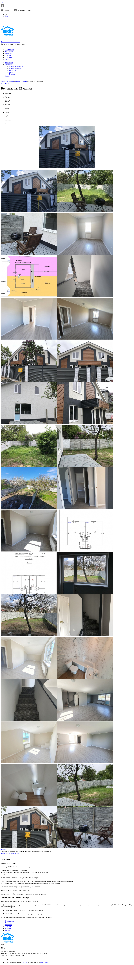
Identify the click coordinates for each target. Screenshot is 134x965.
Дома (11, 72)
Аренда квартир (15, 68)
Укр (6, 16)
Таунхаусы (9, 51)
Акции (7, 59)
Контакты (8, 57)
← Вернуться (5, 83)
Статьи (7, 76)
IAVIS (25, 962)
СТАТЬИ (8, 55)
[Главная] (6, 24)
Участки (12, 74)
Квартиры (12, 70)
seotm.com (44, 962)
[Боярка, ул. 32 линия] (67, 167)
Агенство (8, 53)
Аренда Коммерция (16, 66)
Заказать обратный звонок (10, 42)
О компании (9, 50)
